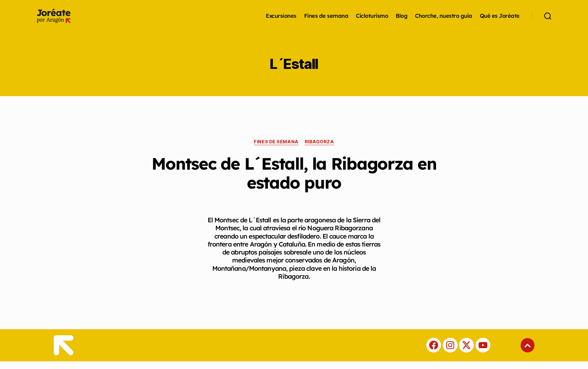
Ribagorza (319, 142)
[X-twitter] (466, 345)
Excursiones (281, 16)
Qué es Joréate (500, 16)
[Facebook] (433, 345)
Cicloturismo (372, 16)
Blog (401, 16)
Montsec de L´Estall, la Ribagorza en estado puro (294, 173)
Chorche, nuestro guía (443, 16)
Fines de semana (326, 16)
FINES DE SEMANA (276, 142)
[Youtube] (483, 345)
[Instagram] (450, 345)
